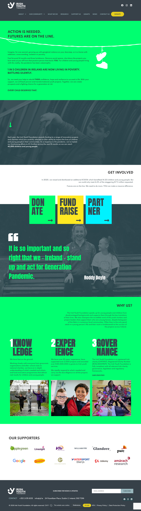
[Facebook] (122, 5)
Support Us (76, 14)
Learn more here (98, 375)
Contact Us (105, 14)
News (95, 14)
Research (65, 14)
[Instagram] (126, 5)
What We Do (53, 14)
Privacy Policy (102, 505)
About (21, 14)
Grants (87, 14)
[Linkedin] (131, 5)
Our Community (35, 14)
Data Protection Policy (117, 505)
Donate (117, 14)
